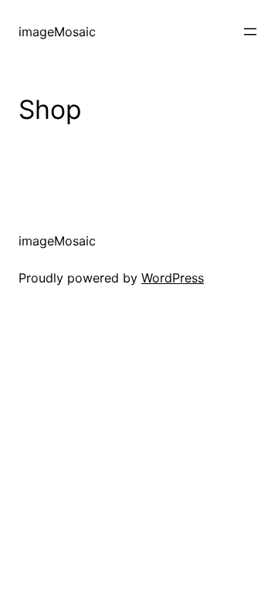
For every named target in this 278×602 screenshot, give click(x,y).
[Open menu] (250, 31)
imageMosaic (57, 31)
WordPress (172, 278)
